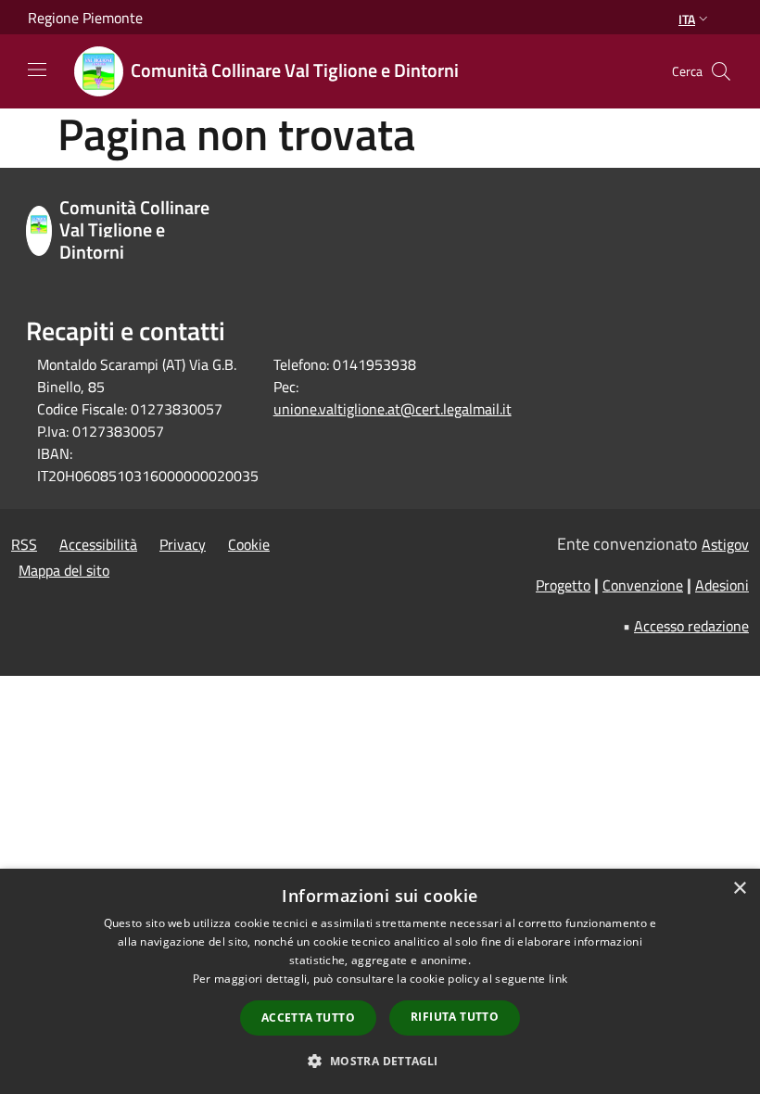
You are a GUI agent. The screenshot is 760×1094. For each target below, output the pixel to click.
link (558, 978)
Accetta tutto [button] (308, 1017)
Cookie (249, 544)
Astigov (725, 544)
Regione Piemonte (85, 17)
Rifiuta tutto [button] (455, 1016)
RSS (24, 544)
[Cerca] (721, 71)
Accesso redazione (691, 626)
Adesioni (722, 585)
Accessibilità (98, 544)
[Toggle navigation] (37, 69)
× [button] (739, 889)
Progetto (563, 585)
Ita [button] (686, 19)
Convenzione (642, 585)
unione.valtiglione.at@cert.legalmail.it (392, 409)
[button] (379, 1060)
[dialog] (380, 981)
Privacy (182, 544)
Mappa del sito (64, 570)
